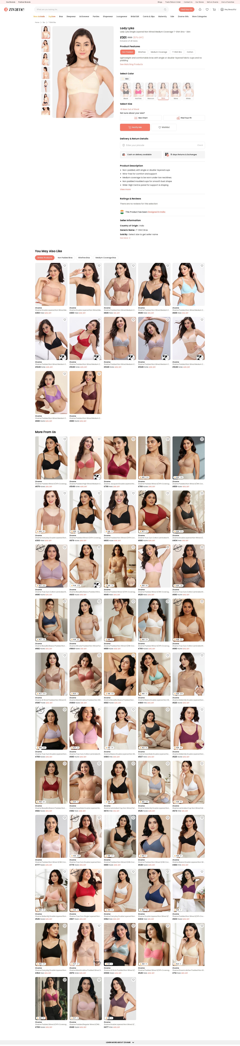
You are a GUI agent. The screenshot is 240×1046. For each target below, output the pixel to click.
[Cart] (214, 9)
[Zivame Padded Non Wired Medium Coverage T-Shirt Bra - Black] (51, 338)
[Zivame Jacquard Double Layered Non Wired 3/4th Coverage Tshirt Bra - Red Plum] (120, 457)
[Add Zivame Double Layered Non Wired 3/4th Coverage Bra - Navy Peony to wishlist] (168, 872)
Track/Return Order (173, 2)
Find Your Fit (186, 118)
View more (125, 189)
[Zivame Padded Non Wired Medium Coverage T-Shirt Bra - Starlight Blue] (188, 284)
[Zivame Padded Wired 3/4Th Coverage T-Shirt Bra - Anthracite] (51, 457)
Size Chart (143, 118)
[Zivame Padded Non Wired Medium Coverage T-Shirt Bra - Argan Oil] (120, 284)
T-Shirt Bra (52, 22)
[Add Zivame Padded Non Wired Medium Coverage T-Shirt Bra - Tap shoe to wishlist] (168, 266)
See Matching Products (131, 64)
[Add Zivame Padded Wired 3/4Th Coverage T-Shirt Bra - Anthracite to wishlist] (65, 439)
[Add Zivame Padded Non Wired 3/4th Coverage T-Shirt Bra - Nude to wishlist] (202, 439)
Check (200, 145)
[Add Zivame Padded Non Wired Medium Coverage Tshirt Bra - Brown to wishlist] (99, 374)
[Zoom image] (83, 72)
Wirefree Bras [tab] (84, 257)
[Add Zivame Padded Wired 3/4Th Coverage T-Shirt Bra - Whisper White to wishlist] (168, 601)
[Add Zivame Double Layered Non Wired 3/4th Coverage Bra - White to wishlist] (168, 1034)
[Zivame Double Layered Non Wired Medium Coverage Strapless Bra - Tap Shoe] (86, 284)
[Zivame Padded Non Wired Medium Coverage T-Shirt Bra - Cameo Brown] (154, 338)
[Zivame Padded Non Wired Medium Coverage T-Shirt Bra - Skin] (188, 338)
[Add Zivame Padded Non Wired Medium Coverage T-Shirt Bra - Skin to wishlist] (202, 320)
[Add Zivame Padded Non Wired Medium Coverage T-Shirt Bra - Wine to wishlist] (99, 320)
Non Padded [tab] (127, 52)
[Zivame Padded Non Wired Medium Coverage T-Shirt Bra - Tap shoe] (154, 284)
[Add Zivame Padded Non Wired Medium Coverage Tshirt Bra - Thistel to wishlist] (99, 1034)
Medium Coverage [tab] (159, 52)
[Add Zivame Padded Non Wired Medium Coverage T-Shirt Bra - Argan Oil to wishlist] (133, 266)
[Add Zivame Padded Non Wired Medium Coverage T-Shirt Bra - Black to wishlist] (65, 320)
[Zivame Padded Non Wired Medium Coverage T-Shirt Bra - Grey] (120, 338)
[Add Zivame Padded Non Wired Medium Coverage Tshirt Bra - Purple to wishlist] (65, 374)
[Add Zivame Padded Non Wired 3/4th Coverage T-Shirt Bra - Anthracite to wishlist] (133, 818)
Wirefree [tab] (142, 52)
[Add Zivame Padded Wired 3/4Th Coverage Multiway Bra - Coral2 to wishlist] (168, 926)
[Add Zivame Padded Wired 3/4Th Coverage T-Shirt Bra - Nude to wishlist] (168, 439)
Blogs (160, 2)
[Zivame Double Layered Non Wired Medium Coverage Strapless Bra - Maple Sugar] (51, 284)
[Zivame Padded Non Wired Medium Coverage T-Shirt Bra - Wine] (86, 338)
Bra (44, 22)
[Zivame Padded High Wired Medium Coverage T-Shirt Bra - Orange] (86, 457)
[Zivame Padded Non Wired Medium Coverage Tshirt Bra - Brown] (86, 392)
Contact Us (188, 2)
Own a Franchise (227, 2)
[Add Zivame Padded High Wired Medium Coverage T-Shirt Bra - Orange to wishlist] (99, 439)
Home (37, 22)
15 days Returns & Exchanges (183, 154)
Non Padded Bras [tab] (65, 257)
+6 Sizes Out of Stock (129, 109)
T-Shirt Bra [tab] (177, 52)
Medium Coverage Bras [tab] (106, 257)
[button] (165, 9)
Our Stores (200, 2)
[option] (45, 32)
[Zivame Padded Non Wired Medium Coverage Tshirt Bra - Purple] (51, 392)
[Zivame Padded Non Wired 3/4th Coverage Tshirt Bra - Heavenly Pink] (51, 836)
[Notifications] (200, 9)
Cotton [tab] (190, 52)
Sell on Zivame (212, 2)
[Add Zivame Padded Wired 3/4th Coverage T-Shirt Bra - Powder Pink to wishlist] (168, 547)
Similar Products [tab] (44, 257)
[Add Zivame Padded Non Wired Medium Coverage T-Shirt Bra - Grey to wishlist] (133, 320)
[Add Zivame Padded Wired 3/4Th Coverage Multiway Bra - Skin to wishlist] (133, 547)
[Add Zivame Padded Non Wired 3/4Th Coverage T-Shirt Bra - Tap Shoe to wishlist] (133, 493)
